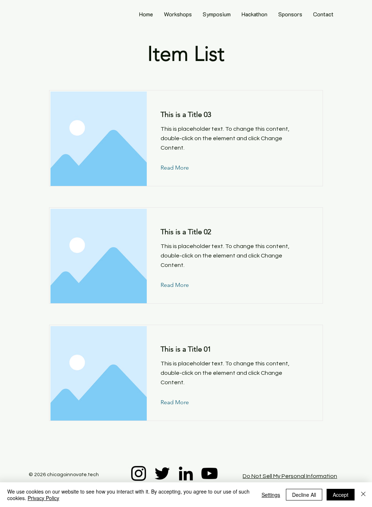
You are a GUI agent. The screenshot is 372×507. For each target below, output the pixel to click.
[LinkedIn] (186, 473)
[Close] (363, 494)
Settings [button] (271, 494)
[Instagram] (139, 473)
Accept (340, 494)
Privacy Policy (43, 498)
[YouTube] (209, 473)
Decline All (304, 494)
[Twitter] (162, 473)
